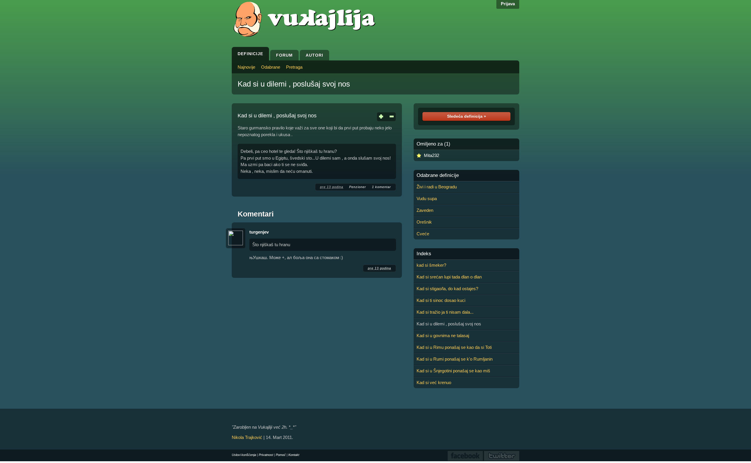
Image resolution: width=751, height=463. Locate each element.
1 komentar (381, 187)
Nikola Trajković (247, 437)
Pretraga (294, 67)
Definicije (250, 53)
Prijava (508, 3)
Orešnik (424, 221)
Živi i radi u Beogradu (437, 186)
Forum (284, 55)
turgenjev (259, 231)
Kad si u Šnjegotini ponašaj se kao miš (453, 370)
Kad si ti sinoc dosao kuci (441, 300)
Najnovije (246, 67)
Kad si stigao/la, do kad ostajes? (447, 288)
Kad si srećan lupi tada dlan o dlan (449, 276)
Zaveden (425, 210)
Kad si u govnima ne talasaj (443, 335)
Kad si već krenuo (434, 382)
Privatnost (266, 455)
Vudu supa (427, 198)
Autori (314, 55)
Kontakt (293, 455)
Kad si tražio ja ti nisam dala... (445, 312)
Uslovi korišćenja (244, 455)
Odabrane (270, 67)
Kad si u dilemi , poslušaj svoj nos (294, 84)
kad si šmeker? (431, 265)
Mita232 (431, 155)
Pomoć (281, 455)
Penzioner (357, 187)
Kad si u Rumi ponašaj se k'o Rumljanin (455, 358)
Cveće (423, 233)
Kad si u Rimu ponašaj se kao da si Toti (454, 347)
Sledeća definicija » (466, 116)
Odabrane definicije (438, 175)
